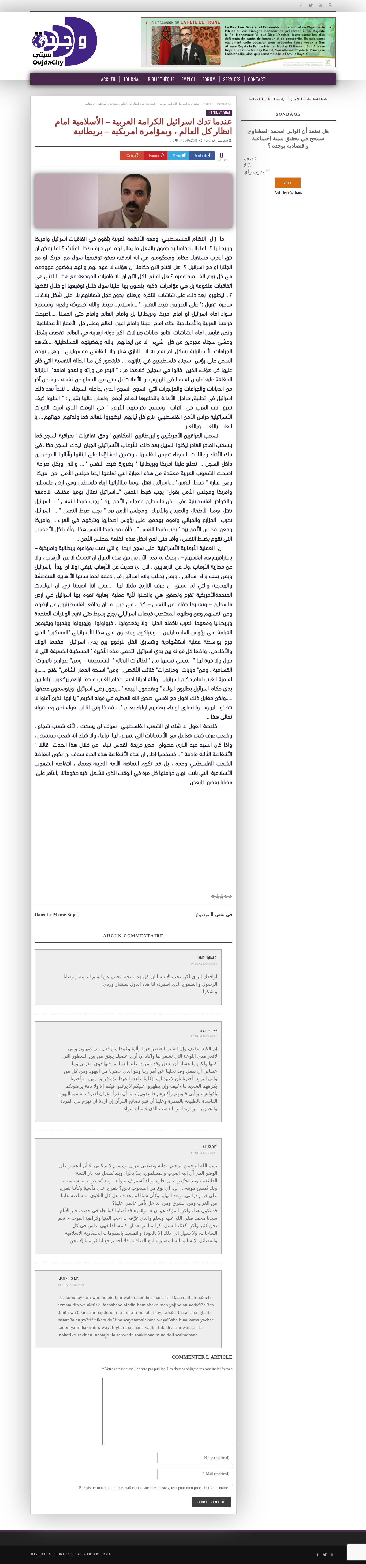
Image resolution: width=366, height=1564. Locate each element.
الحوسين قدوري (217, 140)
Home (207, 103)
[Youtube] (321, 5)
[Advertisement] (133, 850)
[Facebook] (301, 5)
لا (244, 165)
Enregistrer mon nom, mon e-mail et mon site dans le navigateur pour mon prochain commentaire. (153, 1488)
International (223, 103)
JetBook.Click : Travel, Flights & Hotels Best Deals (288, 99)
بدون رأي (253, 172)
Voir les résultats (288, 193)
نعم (247, 158)
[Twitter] (311, 5)
